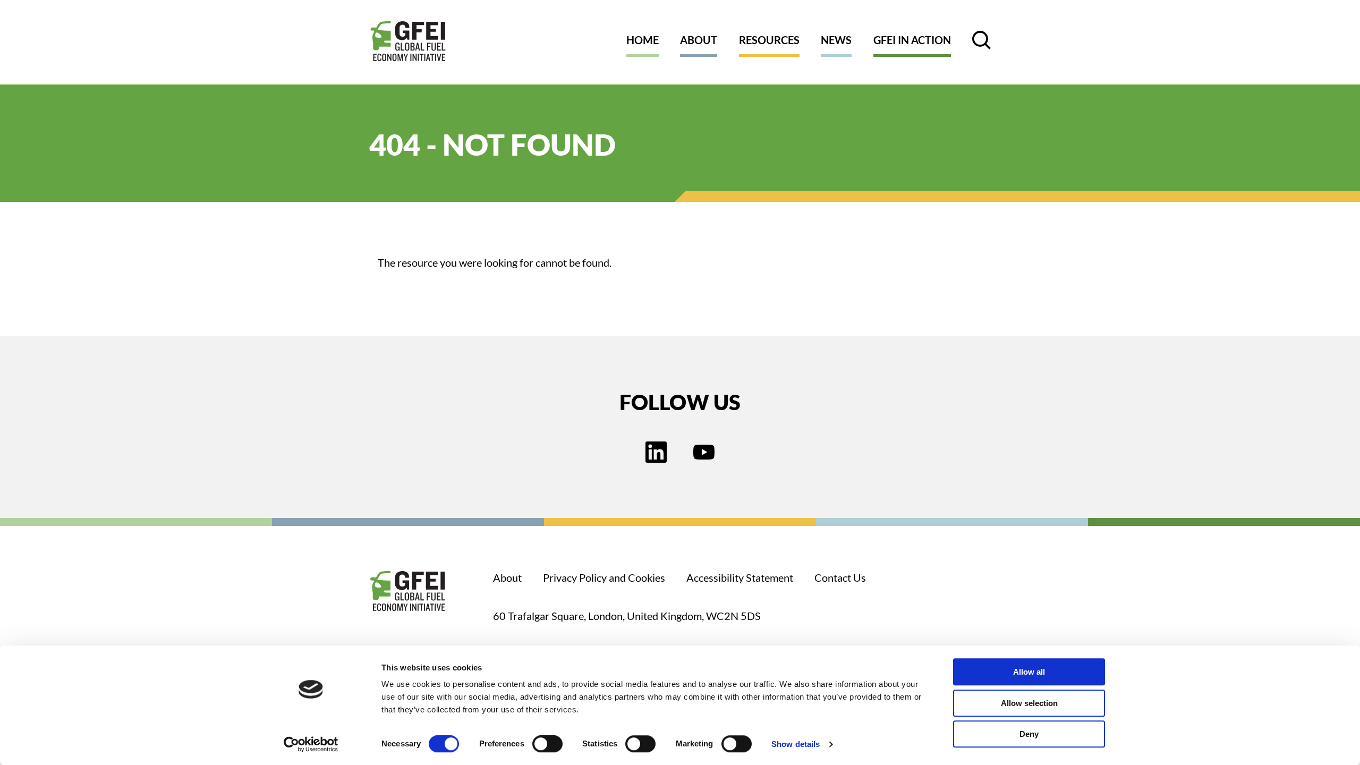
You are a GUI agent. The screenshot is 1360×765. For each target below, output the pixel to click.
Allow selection (1029, 703)
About (698, 39)
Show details (795, 744)
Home (642, 39)
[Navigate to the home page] (408, 42)
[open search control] (981, 40)
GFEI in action (912, 39)
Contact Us (840, 577)
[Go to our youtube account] (704, 453)
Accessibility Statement (739, 577)
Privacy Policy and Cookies (604, 577)
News (836, 39)
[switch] (547, 745)
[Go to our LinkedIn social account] (656, 453)
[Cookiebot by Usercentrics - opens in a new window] (311, 744)
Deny (1029, 733)
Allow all (1029, 671)
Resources (769, 39)
